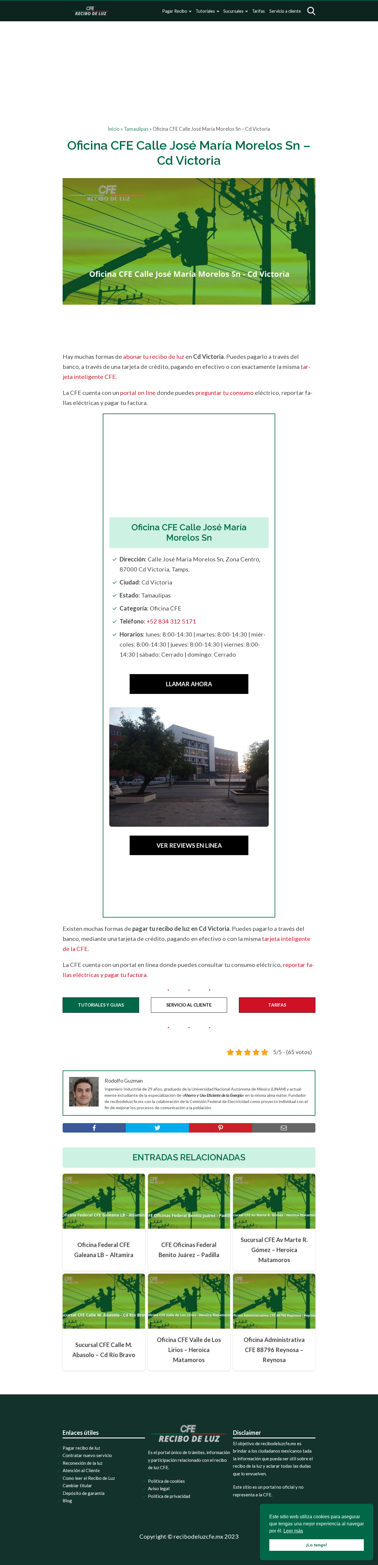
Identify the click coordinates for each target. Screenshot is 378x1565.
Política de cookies (166, 1481)
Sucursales (233, 11)
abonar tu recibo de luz (153, 356)
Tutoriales (205, 11)
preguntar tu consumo (224, 392)
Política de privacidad (169, 1496)
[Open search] (311, 11)
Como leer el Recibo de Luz (89, 1478)
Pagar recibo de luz (81, 1448)
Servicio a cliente (285, 11)
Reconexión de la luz (82, 1463)
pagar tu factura (125, 974)
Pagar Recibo (174, 11)
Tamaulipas (136, 129)
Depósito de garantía (84, 1493)
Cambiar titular (77, 1485)
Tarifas (258, 11)
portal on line (138, 392)
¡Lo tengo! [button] (316, 1545)
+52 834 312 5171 (171, 621)
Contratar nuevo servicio (87, 1455)
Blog (67, 1500)
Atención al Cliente (81, 1470)
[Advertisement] (189, 65)
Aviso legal (159, 1488)
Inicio (114, 129)
